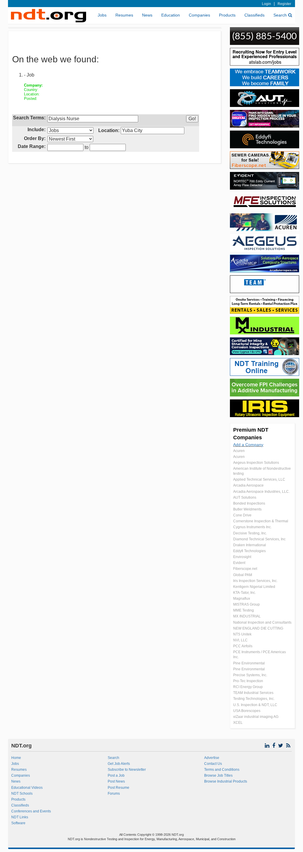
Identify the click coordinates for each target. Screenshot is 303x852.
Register (284, 4)
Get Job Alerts (119, 764)
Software (18, 823)
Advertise (211, 758)
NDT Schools (22, 793)
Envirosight (242, 557)
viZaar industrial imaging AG (255, 717)
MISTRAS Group (246, 604)
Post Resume (118, 788)
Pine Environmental (249, 663)
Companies (199, 15)
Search (280, 15)
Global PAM (242, 575)
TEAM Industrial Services (253, 693)
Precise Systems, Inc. (250, 675)
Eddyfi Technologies (249, 551)
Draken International (249, 545)
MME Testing (243, 610)
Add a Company (248, 444)
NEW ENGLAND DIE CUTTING (258, 628)
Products (227, 15)
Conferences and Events (31, 811)
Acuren (239, 451)
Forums (114, 793)
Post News (116, 781)
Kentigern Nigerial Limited (254, 587)
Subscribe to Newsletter (127, 770)
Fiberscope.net (245, 569)
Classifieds (254, 15)
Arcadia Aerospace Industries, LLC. (261, 492)
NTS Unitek (242, 634)
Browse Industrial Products (225, 781)
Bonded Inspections (249, 503)
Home (16, 758)
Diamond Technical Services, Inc (259, 539)
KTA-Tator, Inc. (244, 593)
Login (266, 4)
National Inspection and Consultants (262, 622)
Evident (239, 563)
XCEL (238, 723)
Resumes (124, 15)
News (147, 15)
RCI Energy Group (248, 687)
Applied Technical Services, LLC (259, 479)
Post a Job (116, 775)
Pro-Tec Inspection (248, 681)
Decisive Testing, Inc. (250, 533)
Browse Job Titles (218, 775)
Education (170, 15)
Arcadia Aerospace (248, 485)
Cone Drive (242, 515)
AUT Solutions (244, 497)
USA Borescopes (246, 711)
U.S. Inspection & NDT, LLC (255, 705)
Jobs (102, 15)
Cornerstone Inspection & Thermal (260, 521)
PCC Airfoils (242, 646)
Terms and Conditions (221, 770)
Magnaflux (241, 598)
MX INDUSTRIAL (247, 616)
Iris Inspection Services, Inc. (255, 581)
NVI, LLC (240, 640)
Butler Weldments (247, 509)
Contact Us (213, 764)
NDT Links (19, 817)
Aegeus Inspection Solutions (256, 463)
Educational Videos (27, 788)
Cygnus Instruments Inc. (252, 527)
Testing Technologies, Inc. (254, 699)
